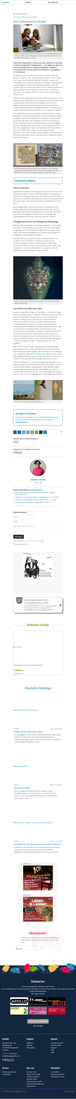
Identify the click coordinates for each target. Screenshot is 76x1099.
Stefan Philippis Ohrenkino (40, 354)
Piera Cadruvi (22, 17)
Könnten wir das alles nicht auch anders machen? (37, 844)
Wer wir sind (31, 1072)
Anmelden (55, 1072)
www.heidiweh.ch (22, 422)
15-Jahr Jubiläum (33, 1077)
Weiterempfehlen (58, 1074)
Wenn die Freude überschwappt (27, 502)
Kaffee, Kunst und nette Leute (28, 731)
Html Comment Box (31, 541)
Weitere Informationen (38, 1021)
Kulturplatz (53, 2)
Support (54, 1047)
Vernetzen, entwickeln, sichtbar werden (30, 499)
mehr (37, 742)
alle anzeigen (38, 1026)
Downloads (6, 1074)
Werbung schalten (9, 1072)
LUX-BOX (18, 670)
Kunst (16, 728)
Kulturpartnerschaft (34, 1081)
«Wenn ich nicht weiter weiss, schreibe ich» (31, 497)
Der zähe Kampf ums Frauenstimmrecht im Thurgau (35, 492)
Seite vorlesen (21, 14)
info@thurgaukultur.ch (11, 1056)
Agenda (28, 2)
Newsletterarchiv (57, 1077)
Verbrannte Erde (22, 788)
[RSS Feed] (61, 432)
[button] (15, 432)
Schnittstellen (56, 1045)
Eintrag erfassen (57, 1043)
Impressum (31, 1086)
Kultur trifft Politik (33, 1074)
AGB (52, 1052)
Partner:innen (32, 1079)
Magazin (5, 2)
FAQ (52, 1050)
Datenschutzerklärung (35, 1084)
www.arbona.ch (51, 333)
